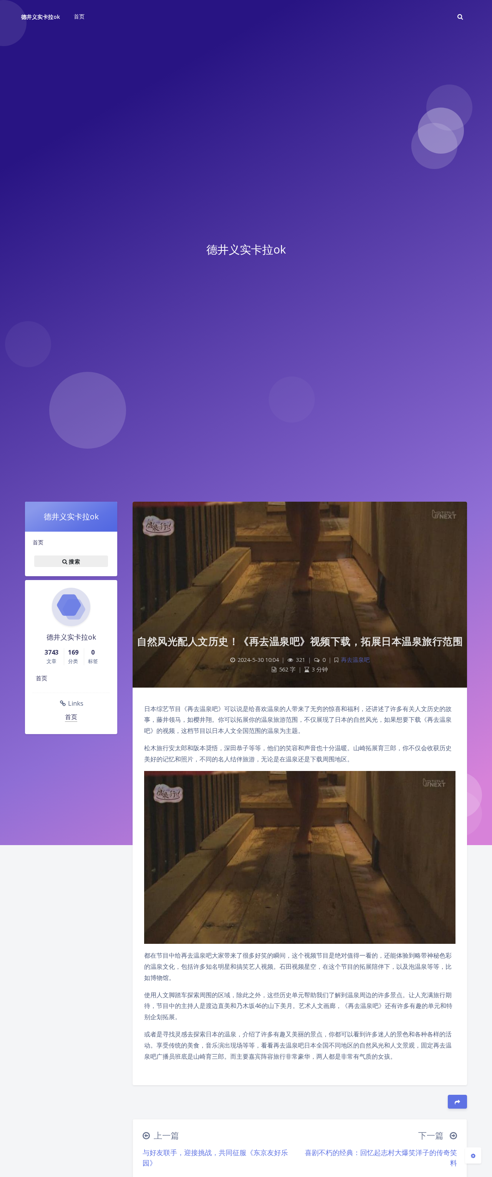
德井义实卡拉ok (40, 16)
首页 (38, 542)
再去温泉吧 (355, 659)
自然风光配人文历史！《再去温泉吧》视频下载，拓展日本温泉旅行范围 (300, 641)
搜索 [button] (73, 561)
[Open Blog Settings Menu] (473, 1155)
